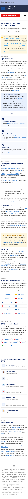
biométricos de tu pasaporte (20, 137)
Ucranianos (15, 345)
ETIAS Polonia (7, 309)
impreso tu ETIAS (13, 255)
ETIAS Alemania (21, 298)
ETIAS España (21, 294)
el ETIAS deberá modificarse (16, 242)
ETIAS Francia (7, 294)
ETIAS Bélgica (21, 302)
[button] (25, 15)
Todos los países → (6, 349)
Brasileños (6, 345)
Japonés (23, 342)
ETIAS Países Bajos (8, 302)
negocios (7, 263)
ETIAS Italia (6, 298)
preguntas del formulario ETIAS (10, 180)
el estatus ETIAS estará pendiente (18, 225)
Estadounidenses (7, 339)
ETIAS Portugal (7, 306)
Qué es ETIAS (15, 90)
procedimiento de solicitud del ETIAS (10, 168)
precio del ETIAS (13, 213)
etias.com (3, 441)
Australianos (14, 342)
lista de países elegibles (12, 123)
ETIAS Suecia (20, 309)
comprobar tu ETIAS (19, 251)
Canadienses (18, 339)
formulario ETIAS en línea (12, 135)
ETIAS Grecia (20, 306)
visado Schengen (11, 72)
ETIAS (9, 7)
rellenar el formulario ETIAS (13, 173)
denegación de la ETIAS (8, 201)
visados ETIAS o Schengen (7, 451)
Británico (5, 342)
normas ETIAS (7, 152)
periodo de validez (17, 240)
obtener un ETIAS (18, 170)
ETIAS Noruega (7, 313)
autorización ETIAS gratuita (12, 211)
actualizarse (5, 242)
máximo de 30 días (9, 231)
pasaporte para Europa (16, 189)
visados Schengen (15, 427)
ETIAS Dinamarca (21, 313)
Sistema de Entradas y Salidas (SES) (13, 38)
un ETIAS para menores (12, 269)
